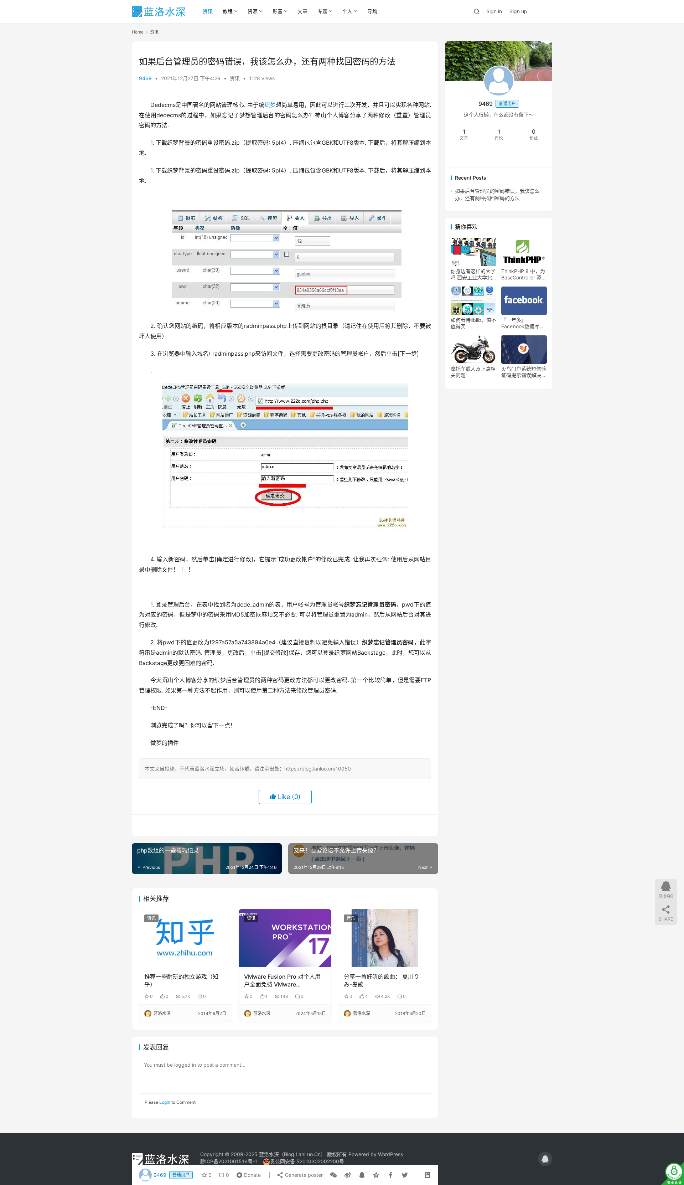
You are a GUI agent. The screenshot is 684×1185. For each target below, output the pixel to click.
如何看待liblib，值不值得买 (473, 323)
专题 (322, 11)
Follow (481, 155)
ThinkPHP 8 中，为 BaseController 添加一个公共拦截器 (523, 274)
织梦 (270, 104)
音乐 (351, 918)
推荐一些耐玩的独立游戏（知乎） (181, 980)
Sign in (494, 11)
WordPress (390, 1154)
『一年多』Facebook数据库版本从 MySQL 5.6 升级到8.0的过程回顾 (523, 323)
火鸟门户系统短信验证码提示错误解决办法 (523, 372)
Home (138, 32)
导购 (372, 11)
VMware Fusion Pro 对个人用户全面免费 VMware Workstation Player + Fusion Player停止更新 (282, 981)
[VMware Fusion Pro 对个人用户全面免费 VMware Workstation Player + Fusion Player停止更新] (285, 938)
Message (520, 155)
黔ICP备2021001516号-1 (228, 1161)
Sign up (518, 11)
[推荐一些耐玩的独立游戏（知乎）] (185, 938)
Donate (247, 1173)
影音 (278, 11)
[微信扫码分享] (333, 1175)
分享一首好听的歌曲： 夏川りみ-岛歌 (381, 980)
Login (164, 1102)
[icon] (545, 1159)
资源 (253, 11)
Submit (413, 1101)
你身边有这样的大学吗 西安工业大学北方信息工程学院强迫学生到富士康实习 (473, 274)
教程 (228, 11)
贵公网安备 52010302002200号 (307, 1161)
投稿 (542, 11)
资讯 (208, 11)
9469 (145, 78)
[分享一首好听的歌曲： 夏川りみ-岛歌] (384, 938)
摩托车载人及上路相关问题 (473, 372)
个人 (347, 11)
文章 (302, 11)
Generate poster (303, 1175)
